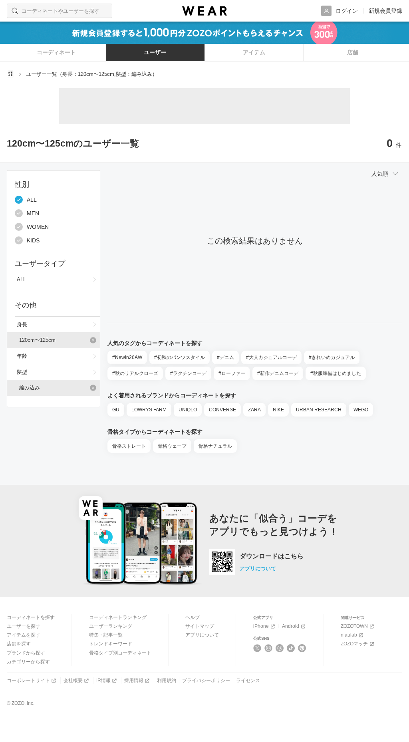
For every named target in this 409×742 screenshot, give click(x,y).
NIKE (278, 410)
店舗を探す (19, 644)
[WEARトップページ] (10, 73)
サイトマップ (199, 626)
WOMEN (38, 227)
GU (115, 410)
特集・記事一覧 (106, 635)
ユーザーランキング (110, 626)
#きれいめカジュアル (332, 357)
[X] (257, 648)
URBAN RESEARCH (318, 410)
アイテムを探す (23, 635)
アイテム (254, 52)
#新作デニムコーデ (277, 373)
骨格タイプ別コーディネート (120, 653)
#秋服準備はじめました (335, 373)
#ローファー (231, 373)
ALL (32, 199)
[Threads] (280, 648)
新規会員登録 (385, 11)
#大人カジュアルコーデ (271, 357)
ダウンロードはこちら (272, 556)
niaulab (349, 635)
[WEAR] (204, 11)
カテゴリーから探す (28, 662)
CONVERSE (222, 410)
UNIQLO (188, 410)
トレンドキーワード (110, 644)
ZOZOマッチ (354, 644)
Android (290, 626)
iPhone (261, 626)
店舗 (352, 52)
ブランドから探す (26, 653)
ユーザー (155, 52)
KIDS (33, 240)
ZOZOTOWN (354, 626)
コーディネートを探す (31, 617)
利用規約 (166, 680)
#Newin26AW (127, 357)
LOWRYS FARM (149, 410)
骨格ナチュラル (215, 446)
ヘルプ (192, 617)
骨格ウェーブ (172, 446)
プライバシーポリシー (206, 680)
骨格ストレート (129, 446)
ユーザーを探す (23, 626)
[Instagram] (268, 648)
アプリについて (258, 568)
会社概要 (73, 680)
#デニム (225, 357)
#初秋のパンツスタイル (179, 357)
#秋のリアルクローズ (135, 373)
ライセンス (248, 680)
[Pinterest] (302, 648)
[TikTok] (291, 648)
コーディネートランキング (118, 617)
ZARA (254, 410)
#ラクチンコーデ (188, 373)
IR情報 (103, 680)
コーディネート (56, 52)
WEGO (360, 410)
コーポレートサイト (28, 680)
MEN (33, 213)
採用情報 (133, 680)
